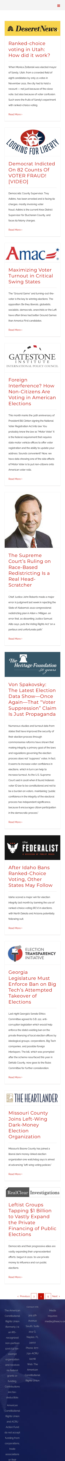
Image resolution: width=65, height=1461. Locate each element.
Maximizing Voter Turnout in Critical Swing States (30, 276)
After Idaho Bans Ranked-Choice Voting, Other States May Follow (30, 876)
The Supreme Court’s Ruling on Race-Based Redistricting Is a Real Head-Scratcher (29, 570)
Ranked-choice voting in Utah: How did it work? (29, 49)
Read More (14, 114)
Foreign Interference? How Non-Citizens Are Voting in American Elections (32, 391)
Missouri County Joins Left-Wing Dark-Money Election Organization (28, 1124)
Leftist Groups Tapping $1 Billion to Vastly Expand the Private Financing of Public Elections (32, 1219)
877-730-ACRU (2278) (32, 1353)
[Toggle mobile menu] (58, 5)
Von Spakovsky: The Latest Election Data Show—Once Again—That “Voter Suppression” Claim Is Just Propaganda (32, 699)
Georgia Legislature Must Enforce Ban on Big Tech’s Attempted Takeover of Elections (32, 987)
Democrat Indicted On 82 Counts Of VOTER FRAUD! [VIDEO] (31, 172)
